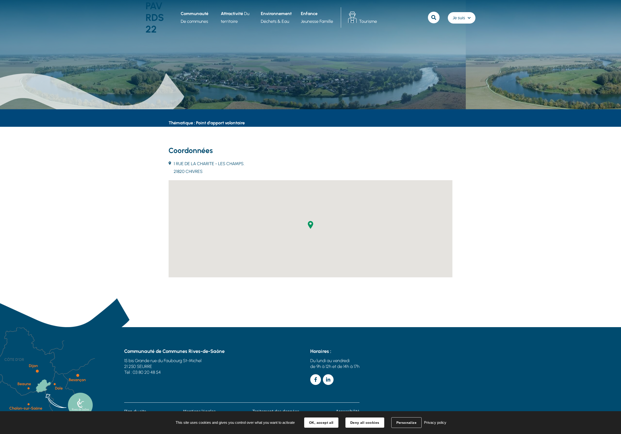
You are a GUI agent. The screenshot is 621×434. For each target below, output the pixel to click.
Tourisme (368, 21)
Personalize (406, 423)
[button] (310, 225)
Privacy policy (435, 422)
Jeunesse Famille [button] (317, 17)
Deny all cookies (364, 423)
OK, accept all (321, 423)
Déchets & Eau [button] (276, 17)
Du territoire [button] (235, 17)
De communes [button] (194, 17)
